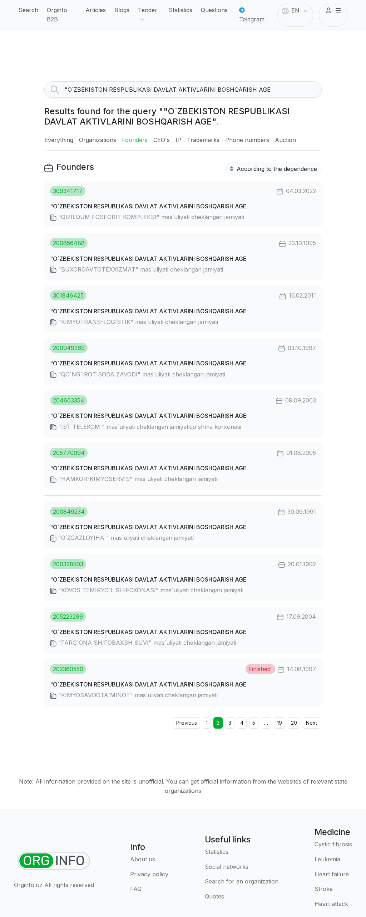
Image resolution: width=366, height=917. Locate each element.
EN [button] (295, 10)
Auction (285, 139)
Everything (58, 139)
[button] (333, 10)
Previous (186, 723)
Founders (135, 139)
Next (311, 723)
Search (28, 10)
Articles (95, 10)
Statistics (180, 10)
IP (178, 139)
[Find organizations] (54, 861)
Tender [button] (147, 10)
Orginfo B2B (57, 14)
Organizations (97, 139)
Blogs (121, 10)
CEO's (161, 139)
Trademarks (203, 139)
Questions (214, 10)
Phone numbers (247, 139)
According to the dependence (276, 168)
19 (279, 723)
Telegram (251, 19)
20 (294, 723)
